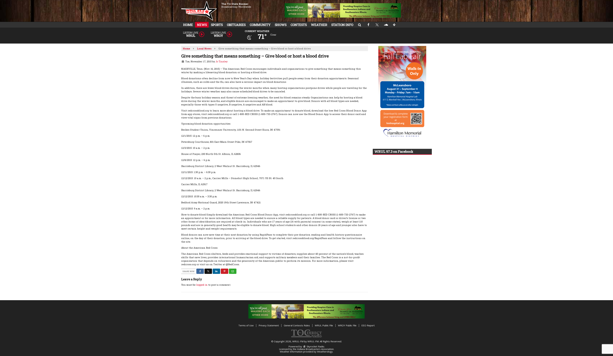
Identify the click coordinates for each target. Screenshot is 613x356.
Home (188, 25)
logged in (202, 284)
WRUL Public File (324, 325)
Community (260, 25)
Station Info (342, 25)
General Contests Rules (297, 325)
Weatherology (325, 351)
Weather (319, 25)
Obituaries (236, 25)
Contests (299, 25)
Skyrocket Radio (315, 346)
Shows (280, 25)
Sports (217, 25)
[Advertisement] (343, 10)
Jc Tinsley (221, 61)
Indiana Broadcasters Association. (315, 349)
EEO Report (368, 325)
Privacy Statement (269, 325)
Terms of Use (246, 325)
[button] (359, 25)
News (202, 25)
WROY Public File (347, 325)
